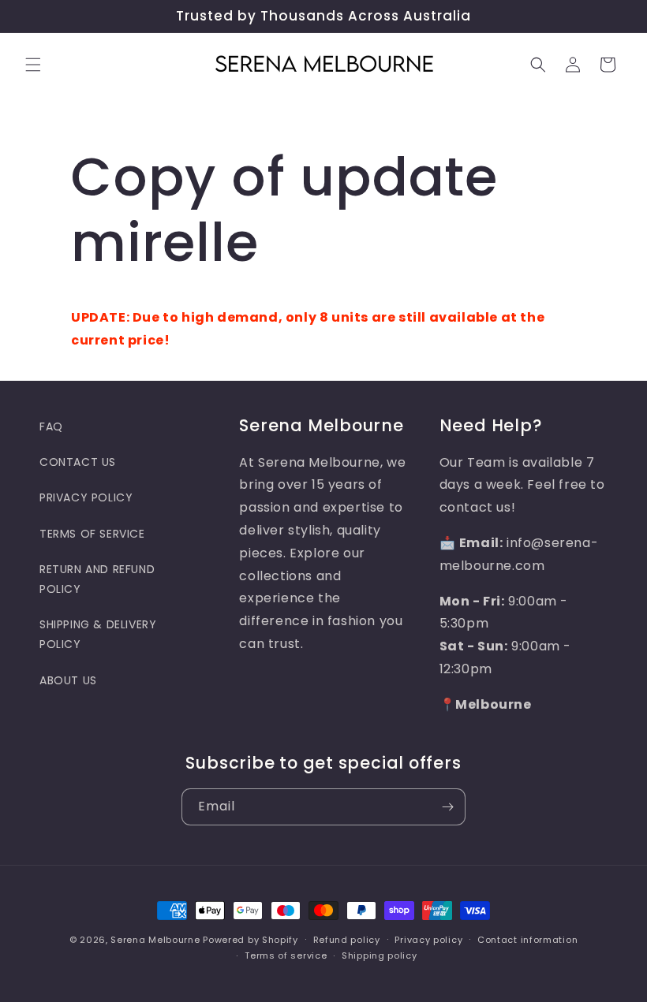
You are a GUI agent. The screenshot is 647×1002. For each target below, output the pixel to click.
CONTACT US (77, 462)
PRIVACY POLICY (86, 497)
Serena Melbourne (155, 939)
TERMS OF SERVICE (92, 534)
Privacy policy (428, 939)
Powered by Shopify (250, 939)
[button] (33, 64)
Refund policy (346, 939)
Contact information (527, 939)
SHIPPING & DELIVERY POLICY (97, 634)
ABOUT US (68, 680)
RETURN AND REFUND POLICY (97, 579)
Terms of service (286, 955)
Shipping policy (379, 955)
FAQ (51, 426)
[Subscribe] (447, 806)
